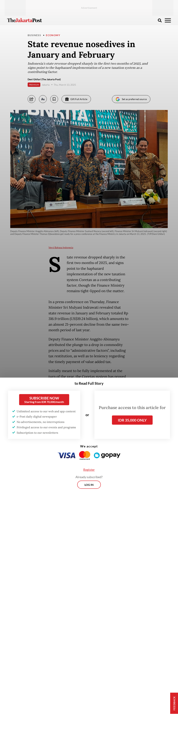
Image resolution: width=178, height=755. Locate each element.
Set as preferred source (134, 99)
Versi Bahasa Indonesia (60, 247)
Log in (89, 484)
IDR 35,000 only (132, 420)
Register (89, 470)
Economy (53, 35)
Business (34, 35)
